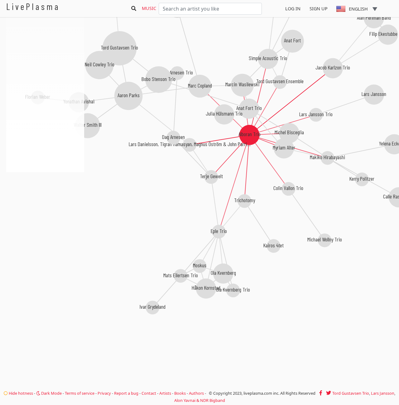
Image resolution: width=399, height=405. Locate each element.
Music (149, 8)
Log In (292, 9)
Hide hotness (20, 393)
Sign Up (319, 9)
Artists (165, 393)
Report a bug (126, 393)
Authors (196, 393)
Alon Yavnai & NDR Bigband (199, 400)
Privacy (104, 393)
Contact (149, 393)
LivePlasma (33, 6)
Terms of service (79, 393)
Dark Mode (51, 393)
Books (180, 393)
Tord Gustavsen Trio (350, 393)
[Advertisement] (45, 206)
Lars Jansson (382, 393)
